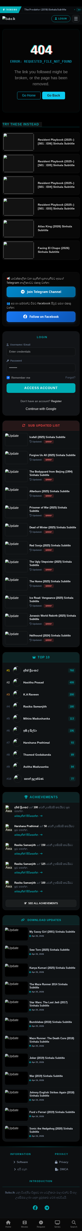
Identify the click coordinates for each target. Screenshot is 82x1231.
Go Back (53, 95)
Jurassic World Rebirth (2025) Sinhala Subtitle (52, 617)
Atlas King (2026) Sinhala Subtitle (55, 228)
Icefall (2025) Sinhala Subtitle (47, 437)
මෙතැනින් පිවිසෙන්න (26, 815)
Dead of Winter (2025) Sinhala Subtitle (52, 527)
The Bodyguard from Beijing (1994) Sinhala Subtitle (50, 473)
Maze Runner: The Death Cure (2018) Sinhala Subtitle (51, 1040)
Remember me (20, 377)
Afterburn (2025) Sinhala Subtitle (49, 491)
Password (16, 360)
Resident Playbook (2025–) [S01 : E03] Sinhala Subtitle (56, 206)
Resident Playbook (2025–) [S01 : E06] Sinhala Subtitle (56, 141)
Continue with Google (41, 409)
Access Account (41, 388)
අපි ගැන (22, 1169)
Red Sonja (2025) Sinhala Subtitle (50, 545)
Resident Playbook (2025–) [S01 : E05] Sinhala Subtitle (56, 163)
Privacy (63, 1162)
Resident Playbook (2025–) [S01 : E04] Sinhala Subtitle (56, 185)
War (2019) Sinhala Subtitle (46, 1076)
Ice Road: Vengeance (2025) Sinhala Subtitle (51, 599)
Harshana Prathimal (26, 826)
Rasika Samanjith (25, 845)
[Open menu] (76, 18)
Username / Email (20, 344)
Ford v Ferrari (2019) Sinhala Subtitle (52, 1112)
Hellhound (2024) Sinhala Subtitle (50, 635)
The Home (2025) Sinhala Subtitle (49, 581)
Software (22, 1162)
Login (62, 18)
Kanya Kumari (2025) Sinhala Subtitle (52, 967)
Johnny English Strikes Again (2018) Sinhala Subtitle (51, 1094)
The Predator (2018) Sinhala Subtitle (40, 9)
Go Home (29, 95)
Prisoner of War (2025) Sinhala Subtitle (48, 509)
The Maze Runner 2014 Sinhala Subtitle (48, 986)
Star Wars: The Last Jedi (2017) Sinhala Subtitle (48, 1004)
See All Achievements (43, 903)
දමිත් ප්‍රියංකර (21, 807)
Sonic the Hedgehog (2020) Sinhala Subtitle (51, 1130)
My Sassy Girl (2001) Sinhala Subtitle (52, 931)
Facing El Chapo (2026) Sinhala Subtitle (53, 250)
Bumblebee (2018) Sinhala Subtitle (50, 1022)
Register (56, 401)
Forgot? (70, 377)
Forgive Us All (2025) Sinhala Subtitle (52, 455)
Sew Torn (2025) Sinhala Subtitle (49, 949)
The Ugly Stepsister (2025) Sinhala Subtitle (50, 563)
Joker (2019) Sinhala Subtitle (47, 1057)
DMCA (64, 1169)
